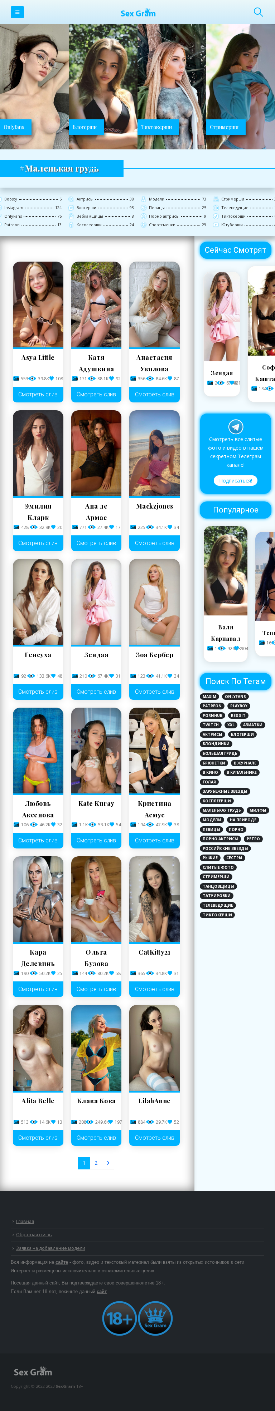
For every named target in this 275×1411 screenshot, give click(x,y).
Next (108, 1163)
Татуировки (217, 895)
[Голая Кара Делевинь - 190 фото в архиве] (38, 899)
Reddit (238, 715)
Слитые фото (218, 867)
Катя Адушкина (96, 363)
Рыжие (210, 857)
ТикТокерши (217, 914)
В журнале (245, 763)
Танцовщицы (218, 886)
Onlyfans (235, 696)
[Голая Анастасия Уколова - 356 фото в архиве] (154, 304)
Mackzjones (154, 506)
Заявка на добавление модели (50, 1248)
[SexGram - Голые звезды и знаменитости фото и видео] (137, 12)
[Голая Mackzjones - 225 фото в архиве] (154, 453)
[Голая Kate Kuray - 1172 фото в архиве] (96, 750)
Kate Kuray (96, 803)
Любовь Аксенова (38, 809)
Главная (25, 1221)
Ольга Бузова (96, 958)
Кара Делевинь (38, 958)
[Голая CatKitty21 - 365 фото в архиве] (154, 899)
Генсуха (38, 654)
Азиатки (252, 724)
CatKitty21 (154, 952)
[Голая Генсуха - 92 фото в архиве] (38, 602)
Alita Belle (38, 1100)
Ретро (253, 838)
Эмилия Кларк (38, 512)
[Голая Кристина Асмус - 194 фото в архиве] (154, 750)
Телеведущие (218, 905)
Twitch (211, 724)
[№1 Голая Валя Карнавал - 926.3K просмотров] (225, 613)
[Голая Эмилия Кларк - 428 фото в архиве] (38, 453)
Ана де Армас (96, 512)
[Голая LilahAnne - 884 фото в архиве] (154, 1048)
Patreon (212, 705)
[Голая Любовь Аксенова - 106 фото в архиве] (38, 750)
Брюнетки (214, 763)
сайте (62, 1262)
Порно (236, 829)
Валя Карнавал (225, 632)
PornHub (212, 715)
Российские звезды (225, 848)
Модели (212, 819)
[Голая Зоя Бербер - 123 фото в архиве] (154, 602)
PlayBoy (238, 705)
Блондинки (216, 743)
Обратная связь (34, 1235)
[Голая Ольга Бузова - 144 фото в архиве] (96, 899)
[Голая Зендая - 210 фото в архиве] (96, 602)
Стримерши (216, 876)
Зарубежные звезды (225, 791)
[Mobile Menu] (17, 12)
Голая (209, 781)
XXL (231, 724)
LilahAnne (154, 1100)
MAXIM (209, 696)
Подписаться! (235, 480)
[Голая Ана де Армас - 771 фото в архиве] (96, 453)
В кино (210, 772)
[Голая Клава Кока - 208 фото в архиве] (96, 1048)
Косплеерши (217, 800)
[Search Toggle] (258, 12)
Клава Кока (96, 1100)
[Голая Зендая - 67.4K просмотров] (222, 359)
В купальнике (242, 772)
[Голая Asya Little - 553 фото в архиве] (38, 304)
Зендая (96, 654)
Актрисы (212, 734)
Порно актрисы (220, 838)
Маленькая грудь (222, 810)
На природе (243, 819)
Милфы (258, 810)
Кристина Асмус (155, 809)
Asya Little (38, 357)
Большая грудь (220, 753)
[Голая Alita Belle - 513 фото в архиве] (38, 1048)
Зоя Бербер (154, 654)
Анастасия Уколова (154, 363)
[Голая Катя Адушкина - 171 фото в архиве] (96, 304)
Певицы (211, 829)
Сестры (234, 857)
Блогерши (242, 734)
